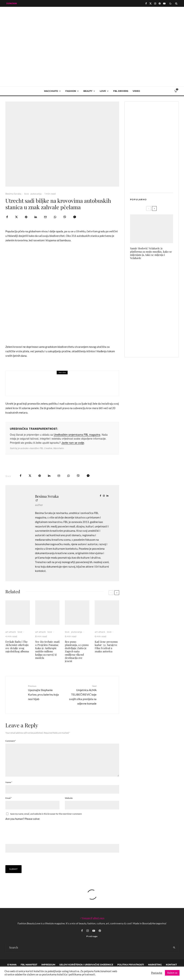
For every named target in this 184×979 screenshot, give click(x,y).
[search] (174, 947)
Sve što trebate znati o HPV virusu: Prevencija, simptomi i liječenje (158, 310)
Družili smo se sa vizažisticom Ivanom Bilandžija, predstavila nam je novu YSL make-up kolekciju (158, 290)
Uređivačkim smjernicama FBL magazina (77, 434)
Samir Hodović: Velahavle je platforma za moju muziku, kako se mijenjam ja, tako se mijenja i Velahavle (151, 253)
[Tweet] (16, 217)
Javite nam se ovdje (72, 442)
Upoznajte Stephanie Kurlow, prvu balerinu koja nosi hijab (43, 693)
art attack (36, 378)
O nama (12, 964)
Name (8, 782)
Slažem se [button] (172, 972)
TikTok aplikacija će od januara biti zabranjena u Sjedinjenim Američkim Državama (159, 345)
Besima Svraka (13, 193)
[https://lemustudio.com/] (92, 36)
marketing (155, 964)
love (103, 91)
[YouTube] (164, 3)
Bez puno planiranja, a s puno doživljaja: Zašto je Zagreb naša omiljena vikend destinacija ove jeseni (77, 651)
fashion (70, 91)
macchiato (51, 91)
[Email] (45, 217)
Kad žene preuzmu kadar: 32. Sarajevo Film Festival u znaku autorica (106, 646)
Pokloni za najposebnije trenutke (158, 270)
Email (8, 798)
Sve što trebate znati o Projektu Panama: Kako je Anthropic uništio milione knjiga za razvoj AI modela (47, 649)
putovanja (36, 193)
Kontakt (171, 964)
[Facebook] (146, 3)
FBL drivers (120, 91)
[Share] (7, 217)
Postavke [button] (156, 972)
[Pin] (26, 217)
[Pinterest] (159, 3)
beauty (87, 91)
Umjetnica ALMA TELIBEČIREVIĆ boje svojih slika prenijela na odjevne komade (82, 695)
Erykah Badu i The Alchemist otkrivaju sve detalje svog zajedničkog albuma (17, 646)
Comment (10, 740)
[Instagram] (155, 3)
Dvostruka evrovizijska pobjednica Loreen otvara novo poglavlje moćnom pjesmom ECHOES (70, 385)
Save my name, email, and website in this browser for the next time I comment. (46, 813)
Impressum (48, 964)
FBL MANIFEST (29, 964)
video (136, 91)
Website (69, 798)
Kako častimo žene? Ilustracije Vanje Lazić (158, 327)
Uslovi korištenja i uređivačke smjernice (86, 964)
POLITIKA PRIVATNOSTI (130, 964)
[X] (150, 3)
